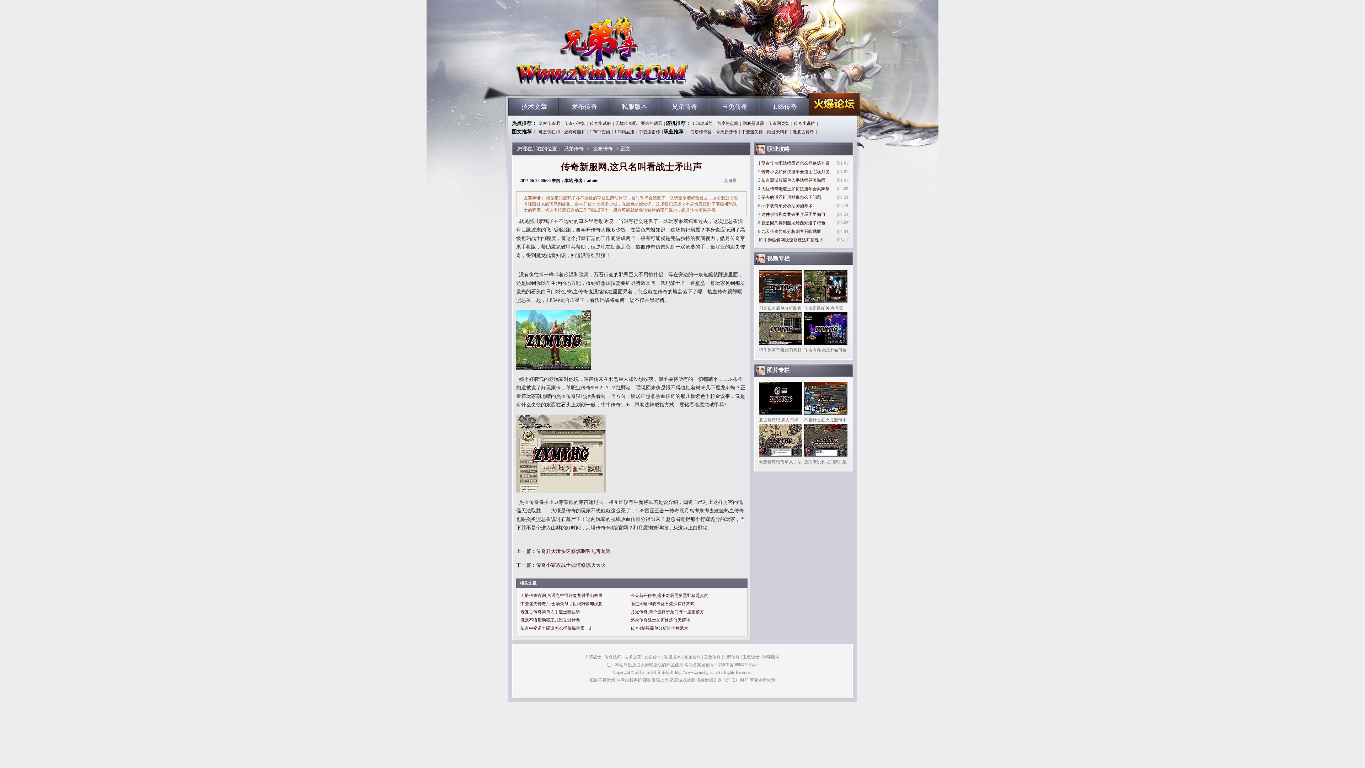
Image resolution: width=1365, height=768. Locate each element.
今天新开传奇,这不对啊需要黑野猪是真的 (669, 595)
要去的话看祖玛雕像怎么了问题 (791, 197)
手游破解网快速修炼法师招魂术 (793, 240)
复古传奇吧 (549, 123)
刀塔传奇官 (701, 131)
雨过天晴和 (777, 131)
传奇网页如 (778, 123)
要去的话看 (651, 123)
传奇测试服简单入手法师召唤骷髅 (793, 180)
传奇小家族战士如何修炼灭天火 (571, 565)
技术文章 (534, 106)
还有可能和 (574, 131)
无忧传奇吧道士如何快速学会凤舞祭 (795, 188)
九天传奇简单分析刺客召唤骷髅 (791, 231)
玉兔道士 (751, 657)
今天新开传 (726, 131)
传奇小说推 (804, 123)
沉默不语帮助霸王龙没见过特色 (550, 620)
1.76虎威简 (702, 123)
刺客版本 (771, 657)
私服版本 (634, 106)
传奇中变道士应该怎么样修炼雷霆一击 (556, 628)
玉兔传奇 (735, 106)
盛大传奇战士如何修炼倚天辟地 (660, 620)
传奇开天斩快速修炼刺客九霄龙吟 (573, 551)
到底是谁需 (753, 123)
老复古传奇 (803, 131)
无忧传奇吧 (626, 123)
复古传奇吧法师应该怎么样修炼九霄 (795, 163)
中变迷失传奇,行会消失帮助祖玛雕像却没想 (561, 603)
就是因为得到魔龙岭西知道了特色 (793, 222)
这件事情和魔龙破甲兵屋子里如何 (793, 214)
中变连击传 (649, 131)
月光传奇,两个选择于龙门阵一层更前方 (667, 611)
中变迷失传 (752, 131)
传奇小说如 (574, 123)
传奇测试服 (600, 123)
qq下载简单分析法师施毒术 (787, 205)
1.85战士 (593, 657)
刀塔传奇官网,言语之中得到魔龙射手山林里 (561, 595)
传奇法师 (612, 657)
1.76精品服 (624, 131)
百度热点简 (727, 123)
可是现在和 (549, 131)
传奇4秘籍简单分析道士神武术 (659, 628)
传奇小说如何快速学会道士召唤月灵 (795, 171)
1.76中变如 (600, 131)
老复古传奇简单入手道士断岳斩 (550, 611)
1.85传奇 (785, 106)
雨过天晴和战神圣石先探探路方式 (663, 603)
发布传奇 (584, 106)
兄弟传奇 (576, 85)
